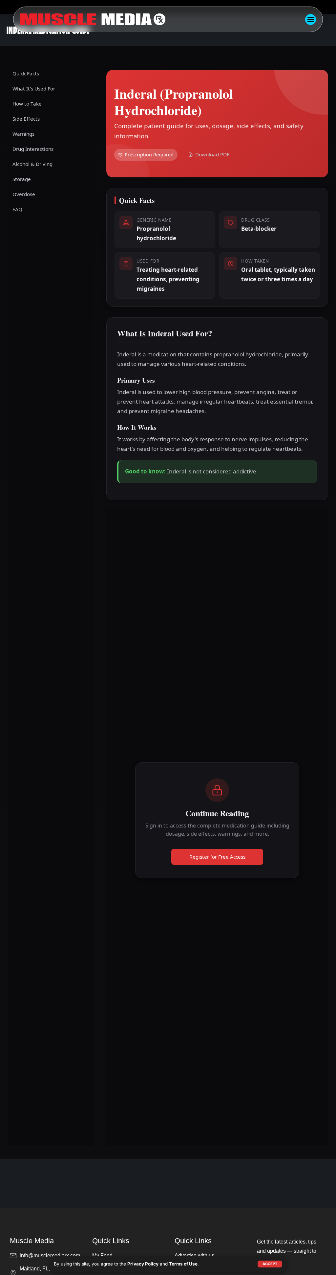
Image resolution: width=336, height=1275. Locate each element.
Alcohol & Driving (32, 164)
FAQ (17, 209)
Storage (21, 179)
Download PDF (212, 154)
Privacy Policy (142, 1263)
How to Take (27, 103)
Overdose (23, 194)
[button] (310, 19)
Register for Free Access (217, 856)
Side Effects (26, 118)
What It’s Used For (33, 88)
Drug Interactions (32, 149)
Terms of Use (183, 1263)
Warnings (23, 133)
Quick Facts (25, 73)
